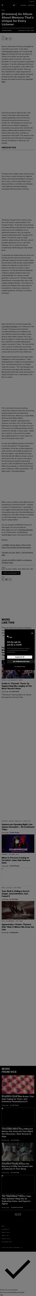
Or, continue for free (19, 666)
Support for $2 (19, 657)
